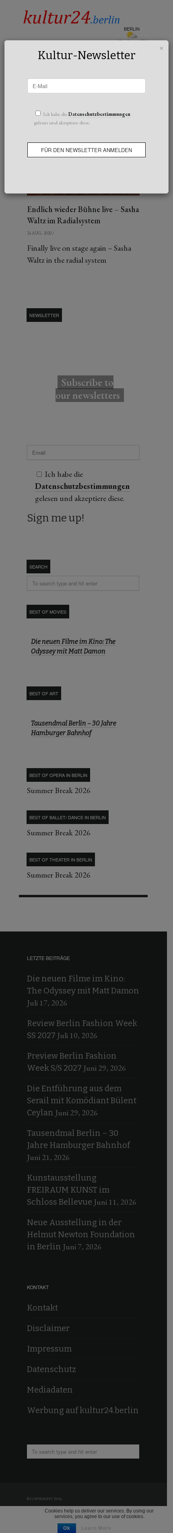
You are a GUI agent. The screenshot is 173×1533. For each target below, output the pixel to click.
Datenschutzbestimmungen (99, 114)
